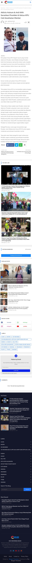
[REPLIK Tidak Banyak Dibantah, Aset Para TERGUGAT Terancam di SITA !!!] (3, 288)
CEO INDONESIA (16, 336)
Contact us (16, 556)
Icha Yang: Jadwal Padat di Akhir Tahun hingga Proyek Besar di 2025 (19, 300)
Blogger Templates (14, 559)
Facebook (11, 145)
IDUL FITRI (15, 341)
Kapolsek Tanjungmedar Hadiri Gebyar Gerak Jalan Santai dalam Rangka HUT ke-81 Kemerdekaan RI (15, 213)
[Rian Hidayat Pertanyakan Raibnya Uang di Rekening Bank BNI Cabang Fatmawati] (3, 295)
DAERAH (3, 341)
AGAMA (3, 336)
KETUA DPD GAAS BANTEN (7, 344)
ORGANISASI (19, 347)
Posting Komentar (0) (16, 255)
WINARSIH (14, 349)
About (10, 556)
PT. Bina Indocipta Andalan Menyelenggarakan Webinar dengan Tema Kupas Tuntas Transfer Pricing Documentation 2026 (16, 187)
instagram (9, 326)
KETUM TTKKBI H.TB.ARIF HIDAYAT (22, 344)
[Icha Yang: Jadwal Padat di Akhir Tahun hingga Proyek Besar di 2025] (3, 302)
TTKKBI (8, 349)
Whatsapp (20, 145)
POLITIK (3, 349)
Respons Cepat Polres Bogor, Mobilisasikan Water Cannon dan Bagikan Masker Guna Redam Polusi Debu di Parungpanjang (15, 239)
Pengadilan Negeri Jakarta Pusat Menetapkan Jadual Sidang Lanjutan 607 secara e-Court (15, 500)
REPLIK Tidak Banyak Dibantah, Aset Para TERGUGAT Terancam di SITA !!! (18, 286)
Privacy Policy (24, 556)
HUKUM (9, 341)
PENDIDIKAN (27, 347)
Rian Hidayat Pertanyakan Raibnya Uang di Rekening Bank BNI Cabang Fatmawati (18, 293)
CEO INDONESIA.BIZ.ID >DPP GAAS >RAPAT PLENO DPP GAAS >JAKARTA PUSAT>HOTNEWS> (14, 339)
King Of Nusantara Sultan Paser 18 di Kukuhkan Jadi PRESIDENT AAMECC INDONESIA (19, 427)
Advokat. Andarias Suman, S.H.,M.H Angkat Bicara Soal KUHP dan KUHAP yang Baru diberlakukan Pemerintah (18, 309)
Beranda (3, 8)
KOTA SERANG (4, 347)
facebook (9, 322)
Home (5, 556)
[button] (30, 2)
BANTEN (8, 336)
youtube (25, 326)
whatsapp (25, 322)
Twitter (16, 145)
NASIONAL (12, 347)
